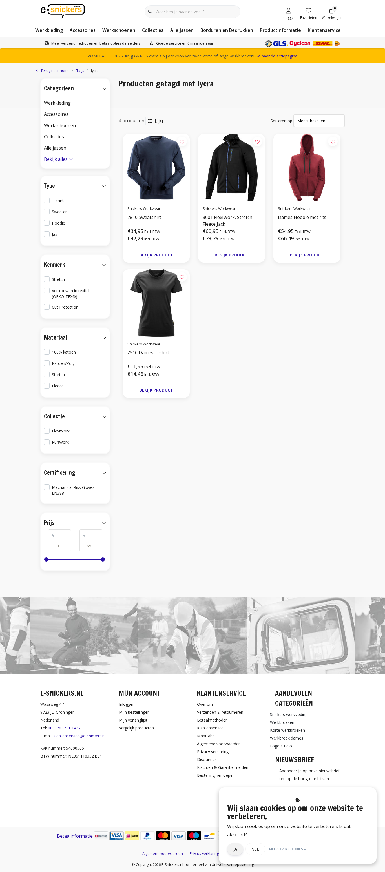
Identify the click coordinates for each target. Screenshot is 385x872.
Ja (235, 849)
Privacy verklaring (204, 853)
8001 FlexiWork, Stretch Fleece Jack (227, 220)
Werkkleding (49, 30)
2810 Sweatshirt (144, 217)
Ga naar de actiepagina (276, 56)
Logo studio (281, 746)
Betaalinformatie (75, 836)
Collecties (152, 30)
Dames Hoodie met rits (302, 217)
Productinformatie (280, 30)
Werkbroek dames (286, 738)
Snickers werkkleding (288, 714)
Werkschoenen (118, 30)
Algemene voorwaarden (162, 853)
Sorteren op (281, 120)
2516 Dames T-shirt (148, 352)
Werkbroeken (282, 722)
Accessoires (83, 30)
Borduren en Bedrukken (226, 30)
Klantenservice (324, 30)
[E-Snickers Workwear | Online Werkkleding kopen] (62, 11)
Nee (255, 849)
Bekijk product (156, 255)
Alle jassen (182, 30)
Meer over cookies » (287, 849)
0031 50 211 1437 (64, 728)
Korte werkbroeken (287, 730)
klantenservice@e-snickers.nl (79, 735)
